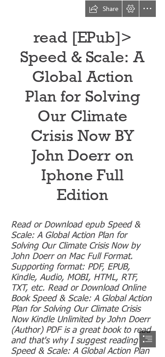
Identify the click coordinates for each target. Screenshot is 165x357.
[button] (103, 8)
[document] (82, 178)
